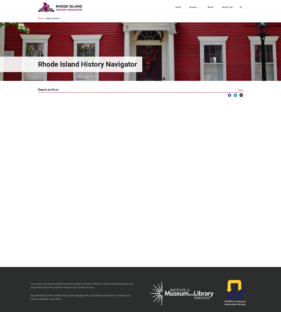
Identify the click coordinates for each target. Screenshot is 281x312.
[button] (241, 7)
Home (178, 7)
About (210, 7)
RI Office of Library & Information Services (112, 283)
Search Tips (227, 7)
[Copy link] (240, 95)
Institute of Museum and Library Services (73, 287)
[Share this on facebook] (228, 95)
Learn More (55, 299)
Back (240, 90)
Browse (193, 7)
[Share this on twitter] (234, 95)
